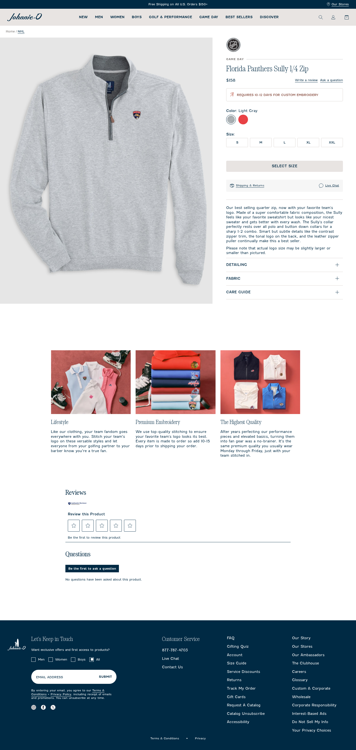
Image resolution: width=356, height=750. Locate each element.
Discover (269, 17)
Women (117, 17)
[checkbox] (33, 659)
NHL (21, 31)
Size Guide (236, 663)
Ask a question (331, 80)
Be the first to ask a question (92, 568)
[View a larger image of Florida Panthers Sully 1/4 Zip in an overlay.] (106, 171)
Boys (137, 17)
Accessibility (238, 722)
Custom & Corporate (311, 688)
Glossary (300, 680)
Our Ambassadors (308, 655)
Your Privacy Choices (311, 730)
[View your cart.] (344, 17)
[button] (74, 526)
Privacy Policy (61, 694)
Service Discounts (243, 672)
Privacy (200, 738)
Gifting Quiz (238, 646)
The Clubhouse (305, 663)
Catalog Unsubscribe (246, 713)
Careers (299, 672)
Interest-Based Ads (309, 713)
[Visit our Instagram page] (33, 707)
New (83, 17)
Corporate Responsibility (314, 705)
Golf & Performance (170, 17)
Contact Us (172, 667)
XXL (332, 142)
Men (99, 17)
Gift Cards (236, 697)
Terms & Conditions (164, 738)
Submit (105, 676)
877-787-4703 (175, 650)
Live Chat (332, 185)
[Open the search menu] (320, 17)
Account (234, 655)
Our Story (301, 638)
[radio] (231, 119)
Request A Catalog (244, 705)
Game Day (208, 17)
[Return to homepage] (24, 17)
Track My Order (241, 688)
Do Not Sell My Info (310, 722)
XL (308, 142)
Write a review (306, 80)
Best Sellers (239, 17)
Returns (234, 680)
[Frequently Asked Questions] (178, 4)
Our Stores (340, 4)
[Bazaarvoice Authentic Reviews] (77, 503)
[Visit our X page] (53, 707)
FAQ (230, 638)
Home (10, 31)
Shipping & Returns (250, 185)
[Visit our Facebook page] (43, 707)
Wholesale (301, 697)
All (98, 659)
